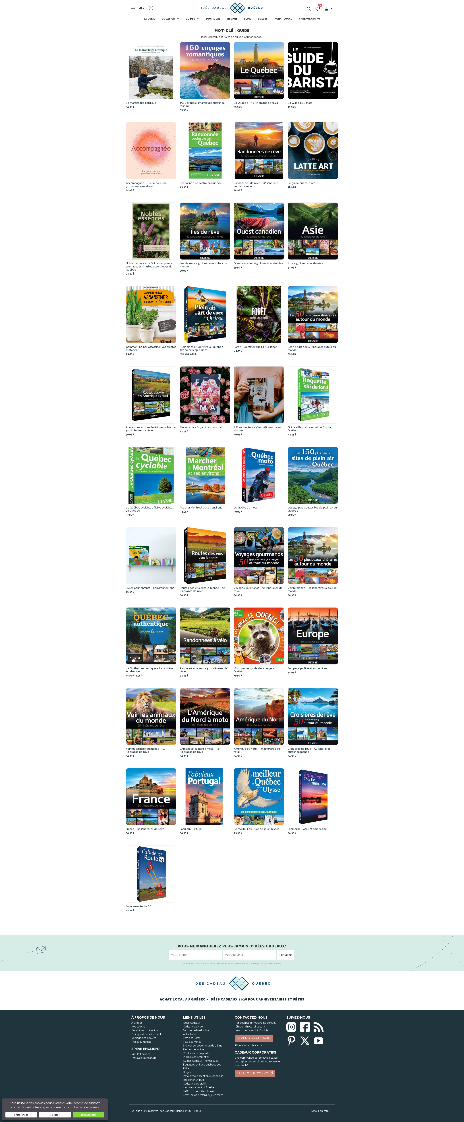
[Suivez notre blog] (319, 1026)
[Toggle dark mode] (151, 8)
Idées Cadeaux (191, 1022)
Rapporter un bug (193, 1079)
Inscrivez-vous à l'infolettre (198, 1087)
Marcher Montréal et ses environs (201, 507)
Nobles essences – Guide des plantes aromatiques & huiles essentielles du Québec (150, 266)
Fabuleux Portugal (191, 828)
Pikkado (187, 1068)
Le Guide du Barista (300, 102)
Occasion (168, 18)
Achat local (283, 18)
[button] (328, 8)
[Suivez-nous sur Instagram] (291, 1026)
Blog (247, 18)
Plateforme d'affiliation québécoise (203, 1076)
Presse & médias (141, 1041)
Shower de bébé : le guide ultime (202, 1045)
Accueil (149, 18)
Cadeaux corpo (309, 18)
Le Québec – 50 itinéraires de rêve (256, 102)
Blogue (187, 1072)
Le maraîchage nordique (141, 102)
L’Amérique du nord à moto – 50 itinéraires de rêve (200, 750)
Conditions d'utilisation (144, 1030)
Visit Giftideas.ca (140, 1054)
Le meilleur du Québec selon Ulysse (256, 828)
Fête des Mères (192, 1041)
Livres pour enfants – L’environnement (150, 587)
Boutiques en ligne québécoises (202, 1064)
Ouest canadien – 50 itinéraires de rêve (258, 263)
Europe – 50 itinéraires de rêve (307, 668)
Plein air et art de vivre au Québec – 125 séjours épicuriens (202, 348)
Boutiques (213, 18)
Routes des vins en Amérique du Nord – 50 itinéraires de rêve (151, 429)
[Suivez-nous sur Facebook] (305, 1026)
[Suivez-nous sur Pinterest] (291, 1040)
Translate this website (143, 1057)
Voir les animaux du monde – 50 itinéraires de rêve (145, 750)
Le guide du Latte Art (301, 183)
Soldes (263, 18)
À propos (136, 1022)
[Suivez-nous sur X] (305, 1040)
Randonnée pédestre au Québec (200, 183)
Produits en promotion (196, 1057)
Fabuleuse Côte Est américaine (307, 828)
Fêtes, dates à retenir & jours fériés (203, 1095)
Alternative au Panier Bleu (249, 1045)
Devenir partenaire (254, 1038)
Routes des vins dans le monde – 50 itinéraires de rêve (202, 589)
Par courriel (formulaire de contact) (255, 1022)
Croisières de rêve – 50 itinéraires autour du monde (309, 750)
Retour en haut (320, 1111)
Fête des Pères (191, 1038)
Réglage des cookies (143, 1038)
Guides (190, 18)
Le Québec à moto (246, 507)
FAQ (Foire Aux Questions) (198, 1091)
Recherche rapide (193, 1049)
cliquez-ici (260, 1026)
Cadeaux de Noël (193, 1026)
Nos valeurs (138, 1026)
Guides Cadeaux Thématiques (200, 1060)
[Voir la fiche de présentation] (151, 70)
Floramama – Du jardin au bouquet (201, 427)
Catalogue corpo (253, 1073)
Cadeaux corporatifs (195, 1083)
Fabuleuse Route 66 (138, 906)
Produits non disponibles (197, 1053)
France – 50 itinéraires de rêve (145, 828)
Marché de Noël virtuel (196, 1030)
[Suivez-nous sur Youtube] (319, 1040)
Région (232, 18)
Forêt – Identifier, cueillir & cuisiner (255, 346)
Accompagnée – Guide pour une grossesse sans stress (146, 184)
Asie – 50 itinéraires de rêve (305, 263)
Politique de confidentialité (146, 1034)
